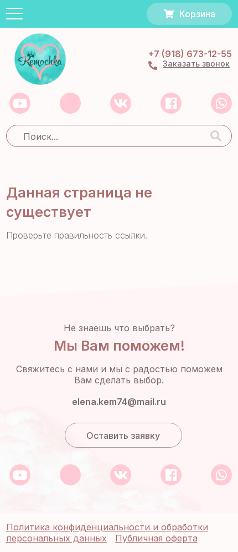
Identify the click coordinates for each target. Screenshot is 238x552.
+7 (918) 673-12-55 (190, 54)
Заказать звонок (196, 63)
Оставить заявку (123, 435)
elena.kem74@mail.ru (119, 402)
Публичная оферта (156, 538)
